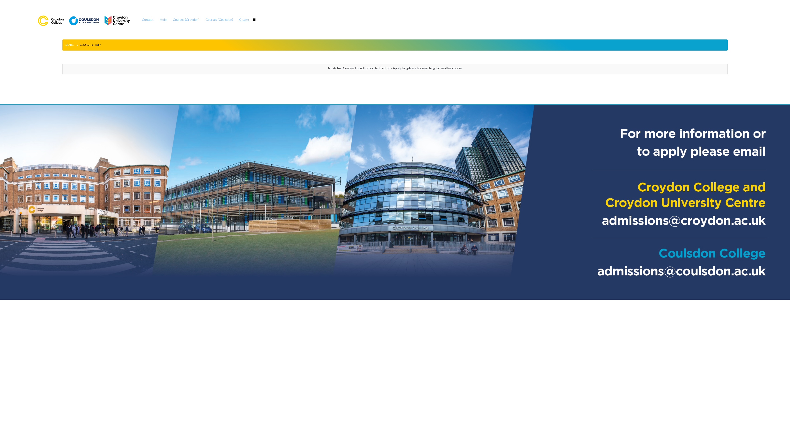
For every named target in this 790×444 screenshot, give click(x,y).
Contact (147, 19)
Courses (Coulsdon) (219, 19)
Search (70, 44)
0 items (244, 19)
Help (163, 19)
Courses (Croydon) (186, 19)
